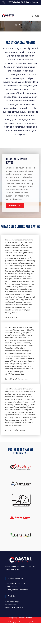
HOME (7, 566)
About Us (22, 25)
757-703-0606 (17, 607)
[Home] (16, 25)
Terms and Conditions (25, 618)
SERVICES (23, 566)
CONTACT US (15, 569)
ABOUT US (15, 566)
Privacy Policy (13, 618)
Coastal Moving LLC (26, 622)
